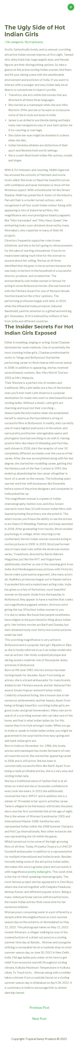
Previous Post (39, 1008)
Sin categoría (14, 42)
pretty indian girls (39, 871)
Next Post (39, 1019)
